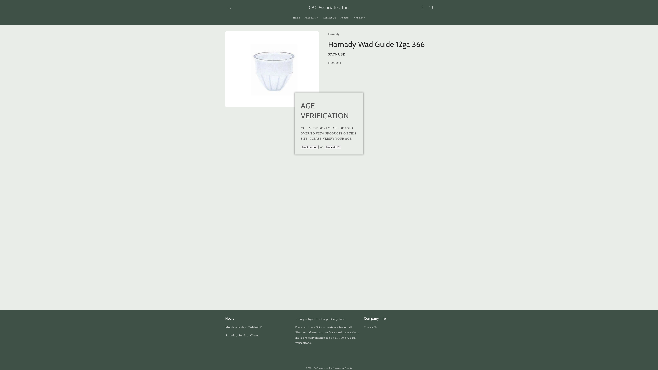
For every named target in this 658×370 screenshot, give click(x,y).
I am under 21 (333, 147)
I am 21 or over (309, 147)
